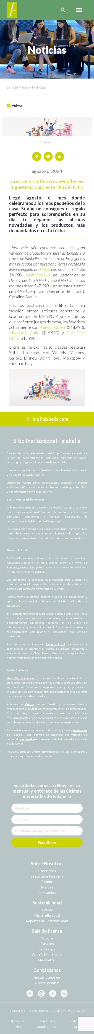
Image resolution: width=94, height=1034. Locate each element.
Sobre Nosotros (47, 863)
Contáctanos (47, 970)
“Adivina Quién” (52, 327)
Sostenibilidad (47, 902)
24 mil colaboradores (31, 475)
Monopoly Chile (24, 332)
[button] (79, 10)
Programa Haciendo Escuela (27, 613)
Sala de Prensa (47, 931)
